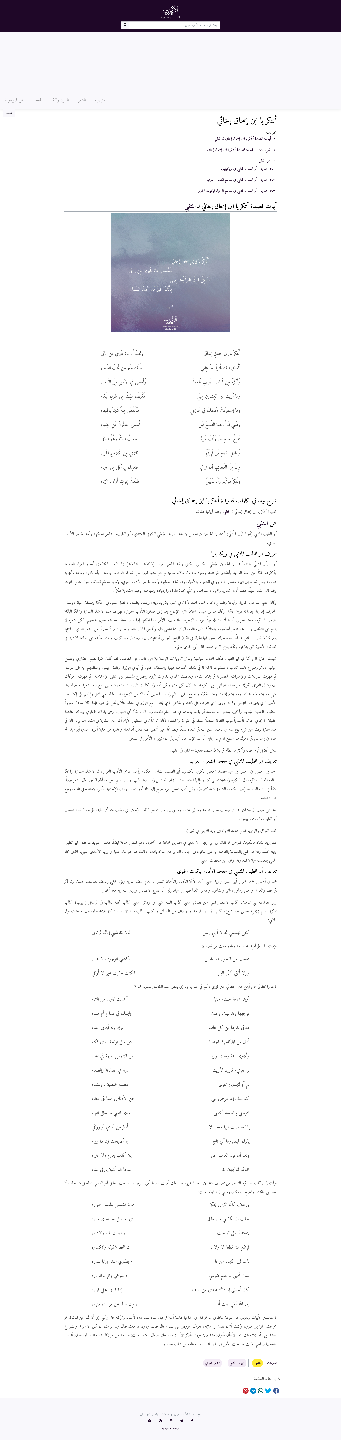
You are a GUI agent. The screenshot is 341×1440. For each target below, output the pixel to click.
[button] (192, 1421)
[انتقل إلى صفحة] (125, 25)
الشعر (82, 100)
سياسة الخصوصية (170, 1428)
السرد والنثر (60, 100)
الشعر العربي (212, 1363)
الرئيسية (100, 100)
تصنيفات (272, 1363)
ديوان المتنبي (237, 1363)
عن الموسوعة (14, 100)
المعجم (38, 100)
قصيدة (9, 113)
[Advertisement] (170, 61)
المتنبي (190, 206)
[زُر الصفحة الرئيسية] (170, 11)
